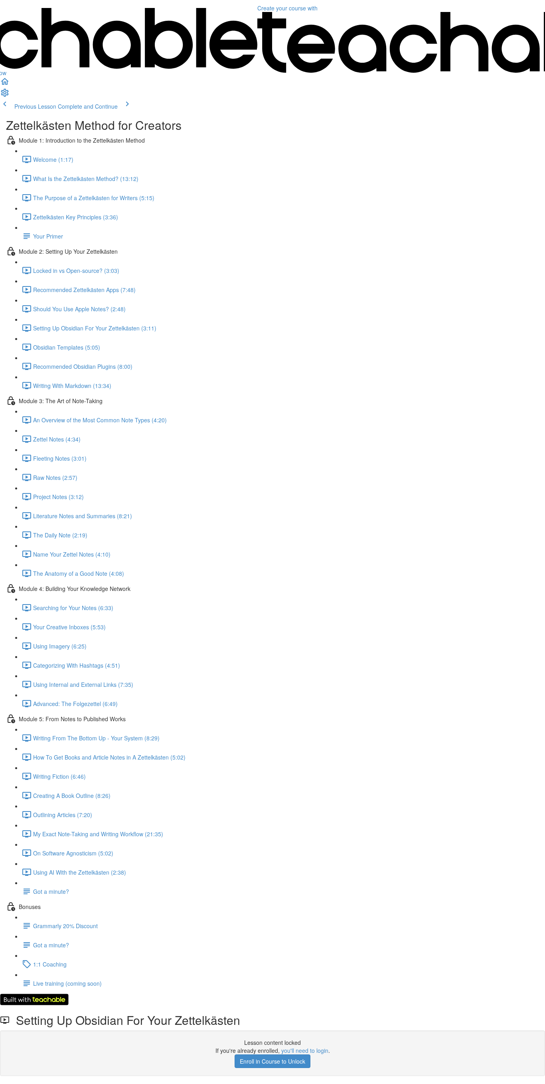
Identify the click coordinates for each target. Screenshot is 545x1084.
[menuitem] (5, 95)
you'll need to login (304, 1050)
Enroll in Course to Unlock (272, 1061)
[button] (5, 84)
